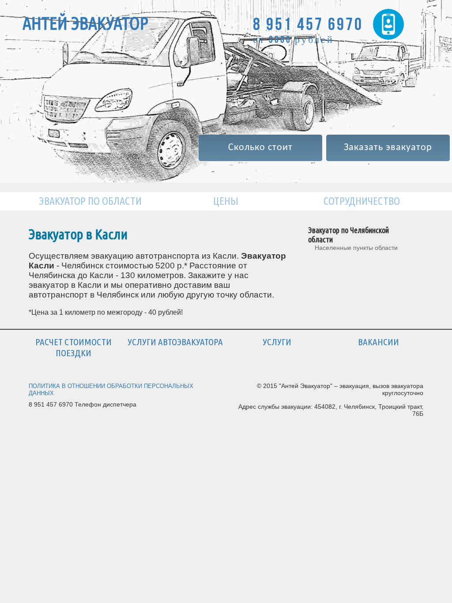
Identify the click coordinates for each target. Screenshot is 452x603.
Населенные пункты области (356, 247)
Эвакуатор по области (90, 201)
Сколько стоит (260, 148)
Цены (225, 201)
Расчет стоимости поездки (73, 347)
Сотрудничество (362, 201)
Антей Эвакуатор (85, 23)
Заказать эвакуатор (388, 148)
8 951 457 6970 (308, 24)
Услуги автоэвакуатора (175, 341)
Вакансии (378, 341)
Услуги (277, 341)
